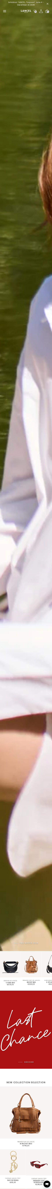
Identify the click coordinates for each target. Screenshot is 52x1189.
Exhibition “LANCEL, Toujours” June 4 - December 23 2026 (26, 3)
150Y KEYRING (13, 1180)
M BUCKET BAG (26, 1144)
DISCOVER (29, 1062)
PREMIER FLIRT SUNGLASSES (39, 1182)
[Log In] (41, 11)
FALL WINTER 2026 (29, 943)
